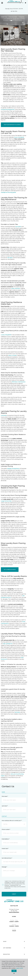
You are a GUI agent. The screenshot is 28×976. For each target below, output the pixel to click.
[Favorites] (22, 2)
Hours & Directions (14, 912)
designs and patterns (13, 468)
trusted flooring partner (8, 109)
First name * (5, 796)
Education (6, 954)
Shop (4, 941)
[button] (20, 2)
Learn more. (19, 968)
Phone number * (6, 829)
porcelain (18, 226)
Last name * (5, 805)
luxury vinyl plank (19, 137)
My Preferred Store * (7, 858)
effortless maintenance (18, 382)
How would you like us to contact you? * (12, 820)
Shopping (21, 17)
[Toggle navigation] (2, 3)
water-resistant (15, 288)
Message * (4, 866)
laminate (17, 712)
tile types (10, 257)
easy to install (12, 355)
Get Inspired (7, 948)
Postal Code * (5, 848)
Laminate (3, 415)
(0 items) (25, 2)
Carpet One (4, 17)
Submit (14, 894)
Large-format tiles (6, 501)
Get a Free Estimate (10, 569)
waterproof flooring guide (8, 192)
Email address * (5, 838)
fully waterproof (7, 643)
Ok (14, 970)
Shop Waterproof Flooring (12, 124)
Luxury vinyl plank (6, 334)
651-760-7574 (14, 11)
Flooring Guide (13, 17)
